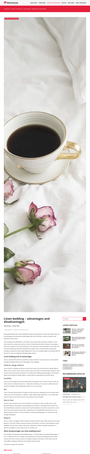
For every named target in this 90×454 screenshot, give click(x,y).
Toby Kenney (7, 325)
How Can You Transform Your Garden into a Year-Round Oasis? (78, 346)
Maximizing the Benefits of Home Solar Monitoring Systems (79, 353)
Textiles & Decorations (53, 2)
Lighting (63, 2)
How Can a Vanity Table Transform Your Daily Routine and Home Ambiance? (78, 331)
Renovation (33, 2)
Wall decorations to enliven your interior (74, 397)
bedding (66, 365)
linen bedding (67, 368)
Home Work (71, 2)
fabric (80, 365)
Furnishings (42, 2)
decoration (73, 365)
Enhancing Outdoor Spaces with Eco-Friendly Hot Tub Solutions (79, 339)
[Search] (84, 319)
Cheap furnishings (81, 2)
